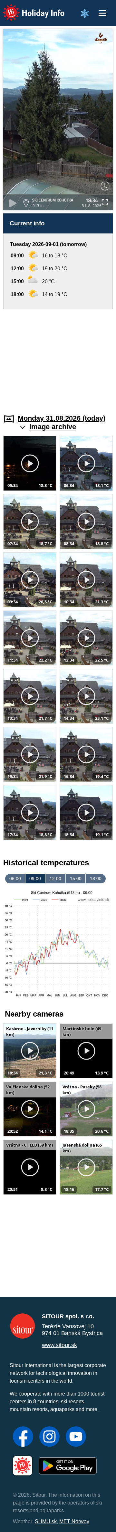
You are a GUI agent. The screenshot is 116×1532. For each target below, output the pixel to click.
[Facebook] (23, 1437)
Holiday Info (27, 8)
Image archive (52, 427)
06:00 (15, 878)
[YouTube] (76, 1437)
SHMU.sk (46, 1521)
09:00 (35, 878)
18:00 (96, 878)
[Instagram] (49, 1437)
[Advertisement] (58, 357)
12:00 (55, 878)
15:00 (76, 878)
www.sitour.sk (59, 1345)
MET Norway (74, 1521)
